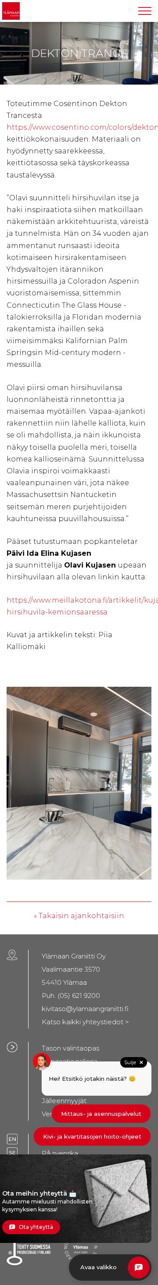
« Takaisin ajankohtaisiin (79, 916)
